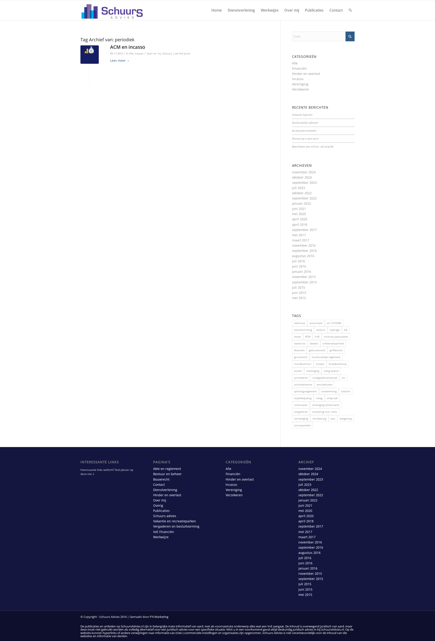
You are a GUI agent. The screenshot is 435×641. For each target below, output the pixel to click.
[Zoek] (350, 10)
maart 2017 (300, 240)
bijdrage (335, 330)
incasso (320, 364)
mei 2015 (299, 298)
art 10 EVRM (334, 323)
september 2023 (304, 182)
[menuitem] (216, 10)
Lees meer (118, 60)
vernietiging (301, 418)
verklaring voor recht (324, 411)
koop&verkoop (338, 364)
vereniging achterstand (325, 405)
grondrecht (300, 357)
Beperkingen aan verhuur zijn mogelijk (312, 146)
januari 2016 (301, 271)
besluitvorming (303, 330)
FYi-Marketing (159, 617)
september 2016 (304, 250)
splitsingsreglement (305, 391)
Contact (159, 484)
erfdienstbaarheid (333, 343)
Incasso (139, 53)
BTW (307, 336)
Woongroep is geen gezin (305, 138)
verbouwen (301, 405)
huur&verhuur (303, 364)
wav (333, 418)
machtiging (312, 371)
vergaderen (301, 411)
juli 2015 (298, 287)
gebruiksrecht (317, 350)
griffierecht (336, 350)
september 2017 (304, 230)
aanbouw (299, 323)
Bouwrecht (161, 479)
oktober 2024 (302, 177)
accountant (316, 323)
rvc (343, 377)
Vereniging (300, 84)
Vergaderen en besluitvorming (176, 526)
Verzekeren (300, 89)
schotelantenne (303, 384)
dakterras (299, 343)
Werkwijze (161, 537)
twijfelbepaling (303, 398)
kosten (298, 371)
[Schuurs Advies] (112, 10)
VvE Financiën (163, 532)
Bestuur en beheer (167, 474)
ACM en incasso (127, 47)
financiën (299, 350)
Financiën (299, 68)
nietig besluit (331, 371)
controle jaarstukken (336, 336)
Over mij (159, 500)
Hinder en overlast (306, 73)
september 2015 (304, 282)
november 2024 (304, 172)
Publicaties (161, 510)
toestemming (329, 391)
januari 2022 (301, 203)
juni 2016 (299, 266)
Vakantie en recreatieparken (174, 521)
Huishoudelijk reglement (305, 122)
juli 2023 (298, 188)
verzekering (319, 418)
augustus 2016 (303, 256)
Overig (158, 505)
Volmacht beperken (302, 114)
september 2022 (304, 198)
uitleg (319, 398)
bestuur (321, 330)
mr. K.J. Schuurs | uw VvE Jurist (171, 53)
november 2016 (304, 245)
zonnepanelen (302, 425)
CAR (317, 336)
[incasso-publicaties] (89, 54)
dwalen (314, 343)
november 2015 (304, 277)
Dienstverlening (165, 490)
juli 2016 (298, 261)
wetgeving (346, 418)
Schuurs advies (164, 516)
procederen (301, 377)
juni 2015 (299, 292)
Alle (131, 53)
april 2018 (299, 224)
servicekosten (325, 384)
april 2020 (299, 219)
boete (297, 336)
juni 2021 (299, 208)
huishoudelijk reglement (326, 357)
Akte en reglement (167, 469)
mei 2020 (299, 214)
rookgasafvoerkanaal (324, 377)
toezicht (345, 391)
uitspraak (332, 398)
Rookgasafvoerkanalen (304, 130)
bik (346, 330)
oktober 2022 (302, 193)
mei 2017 (299, 235)
